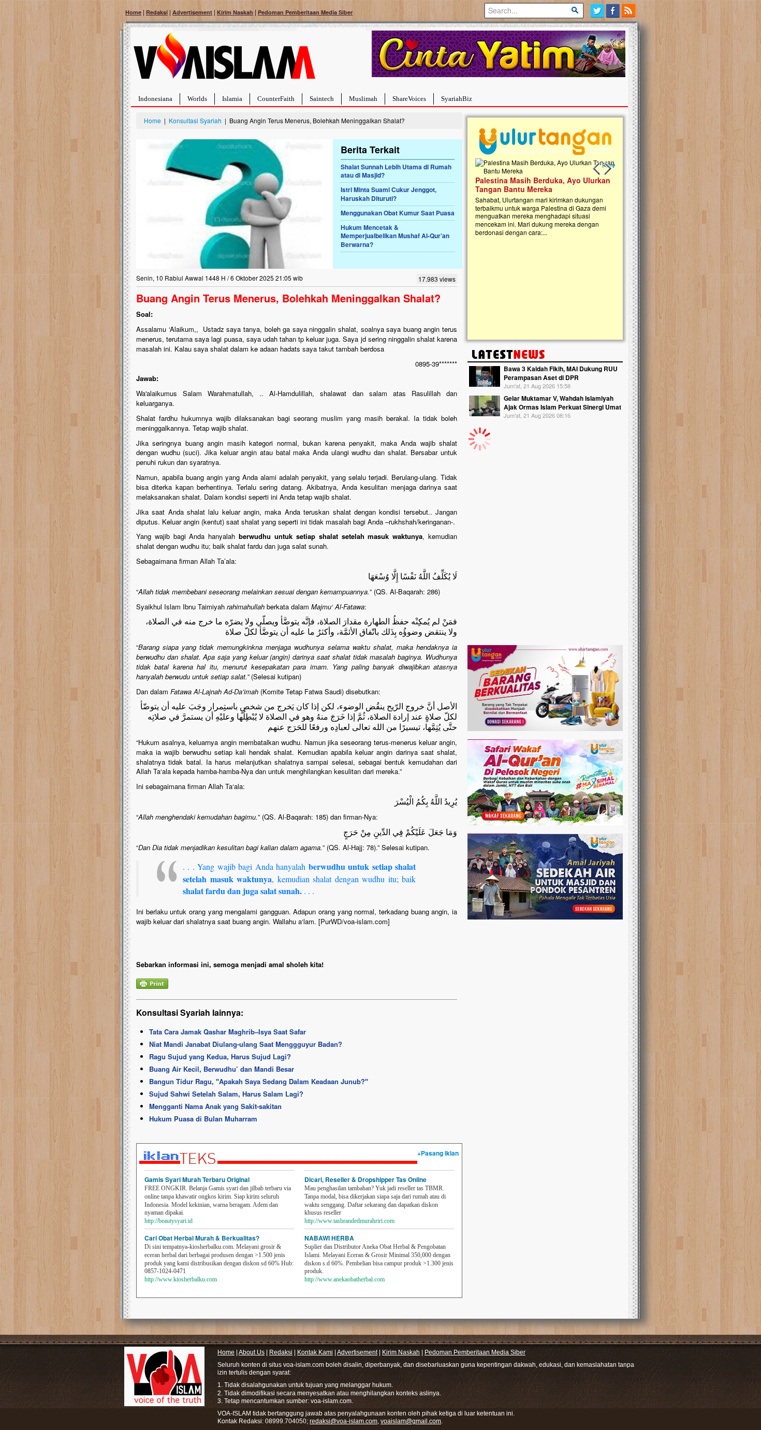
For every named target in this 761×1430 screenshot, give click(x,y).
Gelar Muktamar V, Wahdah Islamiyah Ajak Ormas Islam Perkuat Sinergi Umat (562, 402)
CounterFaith (276, 99)
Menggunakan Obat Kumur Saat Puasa (398, 212)
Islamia (232, 99)
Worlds (197, 99)
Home (133, 12)
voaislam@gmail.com (410, 1421)
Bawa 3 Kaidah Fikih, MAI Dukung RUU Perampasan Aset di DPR (561, 373)
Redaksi (157, 12)
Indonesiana (155, 99)
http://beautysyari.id (168, 1220)
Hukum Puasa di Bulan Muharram (203, 1118)
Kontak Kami (315, 1352)
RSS (629, 11)
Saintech (322, 99)
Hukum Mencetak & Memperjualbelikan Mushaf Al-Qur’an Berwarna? (395, 236)
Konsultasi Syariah (195, 120)
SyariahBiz (456, 99)
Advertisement (192, 12)
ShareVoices (409, 99)
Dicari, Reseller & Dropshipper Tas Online (365, 1179)
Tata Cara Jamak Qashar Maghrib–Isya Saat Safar (227, 1032)
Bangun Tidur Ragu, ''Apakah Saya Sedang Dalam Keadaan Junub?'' (258, 1081)
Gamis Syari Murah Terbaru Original (197, 1179)
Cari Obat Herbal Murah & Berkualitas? (201, 1238)
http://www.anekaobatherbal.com (344, 1279)
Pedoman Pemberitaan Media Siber (305, 12)
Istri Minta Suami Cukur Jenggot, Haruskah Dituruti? (388, 194)
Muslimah (363, 99)
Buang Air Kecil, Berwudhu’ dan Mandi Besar (221, 1069)
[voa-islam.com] (224, 60)
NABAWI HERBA (329, 1238)
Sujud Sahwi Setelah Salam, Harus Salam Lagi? (226, 1094)
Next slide (607, 169)
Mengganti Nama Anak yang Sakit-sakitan (215, 1106)
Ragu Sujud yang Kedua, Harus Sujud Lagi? (220, 1056)
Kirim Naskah (235, 12)
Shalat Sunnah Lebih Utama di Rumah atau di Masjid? (396, 171)
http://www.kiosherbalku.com (180, 1279)
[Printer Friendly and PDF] (152, 983)
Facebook (613, 11)
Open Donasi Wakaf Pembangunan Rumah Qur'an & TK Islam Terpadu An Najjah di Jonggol (541, 197)
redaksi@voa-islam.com (343, 1421)
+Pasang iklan (438, 1153)
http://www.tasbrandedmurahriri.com (349, 1220)
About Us (252, 1352)
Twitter (597, 11)
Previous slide (597, 169)
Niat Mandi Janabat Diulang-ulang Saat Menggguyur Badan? (245, 1044)
